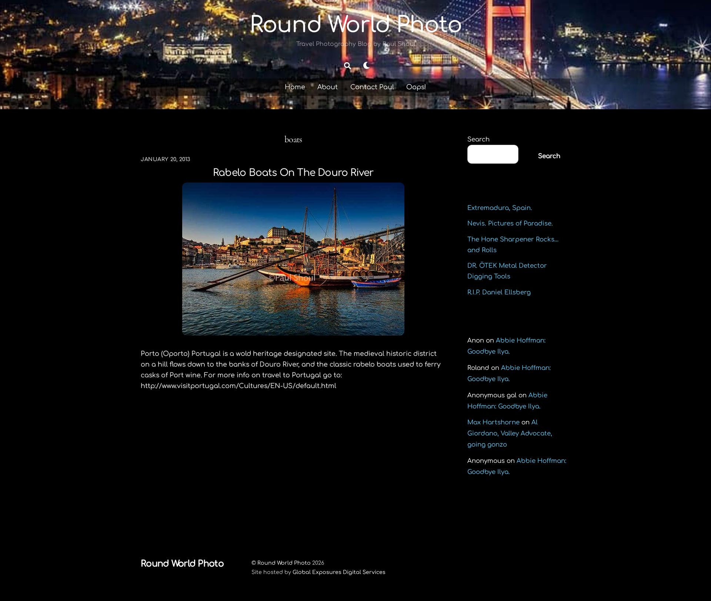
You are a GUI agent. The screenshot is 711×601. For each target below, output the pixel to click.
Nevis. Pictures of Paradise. (510, 223)
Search (478, 139)
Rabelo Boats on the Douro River (293, 172)
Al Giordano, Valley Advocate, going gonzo (509, 433)
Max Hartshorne (493, 422)
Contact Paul (372, 87)
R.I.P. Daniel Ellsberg (499, 292)
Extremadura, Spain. (499, 207)
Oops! (416, 87)
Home (295, 87)
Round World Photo (284, 563)
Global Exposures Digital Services (339, 572)
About (327, 87)
